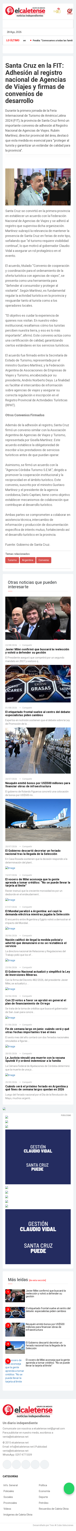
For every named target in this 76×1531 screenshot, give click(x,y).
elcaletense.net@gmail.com (49, 1421)
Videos (7, 1501)
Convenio (44, 552)
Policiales (9, 1483)
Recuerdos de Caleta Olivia (54, 1501)
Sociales (8, 1489)
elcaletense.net (20, 1435)
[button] (54, 189)
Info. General (11, 1477)
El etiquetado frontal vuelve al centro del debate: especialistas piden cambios (38, 706)
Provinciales (10, 1495)
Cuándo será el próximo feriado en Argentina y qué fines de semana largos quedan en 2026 (36, 1080)
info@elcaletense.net (22, 1439)
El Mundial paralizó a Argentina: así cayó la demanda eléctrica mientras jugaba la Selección (37, 905)
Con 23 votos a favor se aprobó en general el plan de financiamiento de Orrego (35, 994)
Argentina (27, 552)
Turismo (12, 552)
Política (43, 1477)
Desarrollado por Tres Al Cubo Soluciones (53, 1518)
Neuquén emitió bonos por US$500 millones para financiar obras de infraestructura (37, 777)
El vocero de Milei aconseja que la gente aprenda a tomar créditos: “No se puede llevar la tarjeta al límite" (37, 875)
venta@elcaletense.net (15, 1443)
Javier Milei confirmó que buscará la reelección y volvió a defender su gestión (37, 643)
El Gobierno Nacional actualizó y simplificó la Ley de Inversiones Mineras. (37, 966)
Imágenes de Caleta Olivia (18, 1507)
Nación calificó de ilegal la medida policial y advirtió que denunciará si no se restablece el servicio (35, 935)
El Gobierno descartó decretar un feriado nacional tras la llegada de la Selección (33, 845)
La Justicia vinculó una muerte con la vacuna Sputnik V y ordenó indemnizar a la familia (35, 1052)
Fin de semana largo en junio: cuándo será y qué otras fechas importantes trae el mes (37, 1023)
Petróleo (43, 1495)
